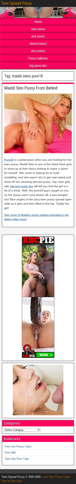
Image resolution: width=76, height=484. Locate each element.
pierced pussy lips (21, 186)
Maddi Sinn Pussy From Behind (31, 88)
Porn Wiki (10, 452)
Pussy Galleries (38, 58)
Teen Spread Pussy (16, 3)
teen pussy (38, 29)
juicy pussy (38, 51)
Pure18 (9, 159)
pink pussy (38, 36)
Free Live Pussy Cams (18, 446)
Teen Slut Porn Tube (17, 458)
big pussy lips (38, 66)
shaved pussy (38, 43)
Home (38, 22)
